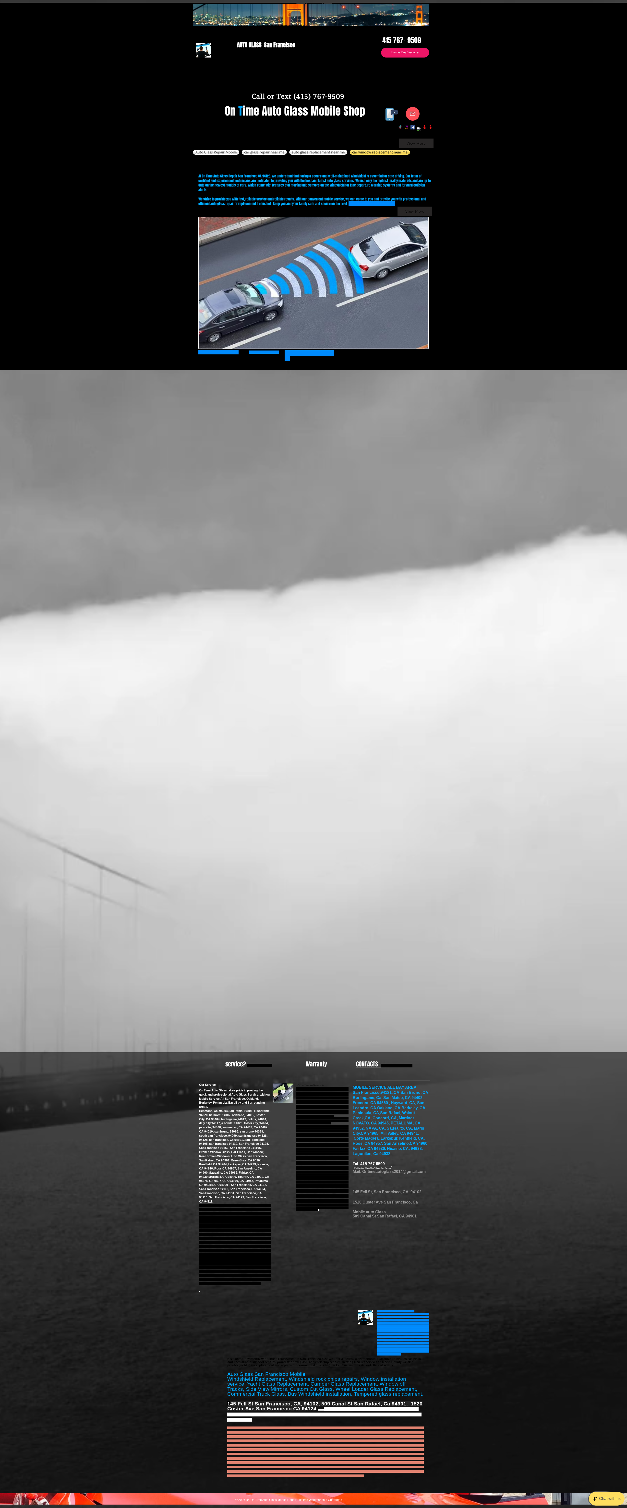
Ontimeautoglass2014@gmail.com (394, 1171)
